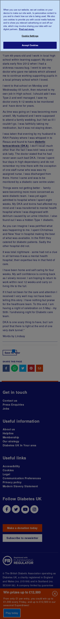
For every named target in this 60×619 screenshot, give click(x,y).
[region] (30, 25)
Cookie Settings (30, 35)
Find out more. (26, 29)
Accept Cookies (30, 45)
